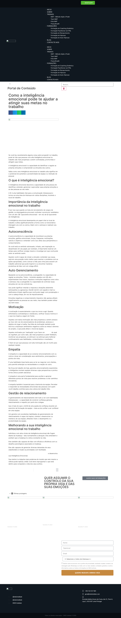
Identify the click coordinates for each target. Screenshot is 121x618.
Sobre (49, 12)
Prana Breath (55, 24)
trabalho (48, 332)
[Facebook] (100, 3)
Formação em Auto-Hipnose (60, 38)
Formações (52, 26)
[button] (78, 45)
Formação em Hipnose (58, 35)
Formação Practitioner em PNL (61, 31)
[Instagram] (106, 3)
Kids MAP (54, 21)
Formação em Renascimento (60, 33)
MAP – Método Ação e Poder (60, 17)
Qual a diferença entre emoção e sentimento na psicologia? (91, 524)
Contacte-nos (53, 42)
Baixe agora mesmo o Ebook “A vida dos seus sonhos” (28, 453)
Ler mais (10, 530)
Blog (49, 40)
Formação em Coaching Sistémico (62, 28)
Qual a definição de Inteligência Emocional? (60, 523)
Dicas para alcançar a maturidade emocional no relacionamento (21, 524)
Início (49, 9)
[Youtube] (111, 3)
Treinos (50, 14)
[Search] (63, 89)
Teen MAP (54, 19)
